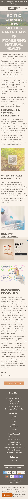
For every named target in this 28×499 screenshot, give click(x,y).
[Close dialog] (27, 240)
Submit (21, 254)
